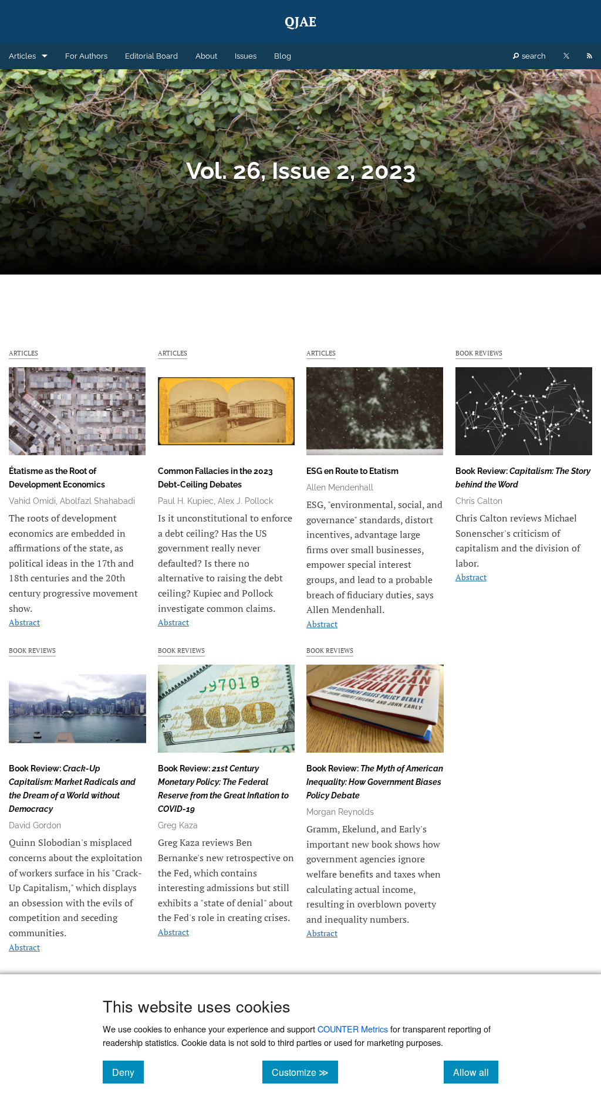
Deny (128, 1072)
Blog (282, 56)
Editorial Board (151, 56)
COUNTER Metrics (353, 1028)
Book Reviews (478, 352)
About (206, 56)
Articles (22, 56)
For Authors (86, 56)
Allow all (475, 1072)
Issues (245, 56)
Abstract (24, 622)
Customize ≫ (305, 1072)
